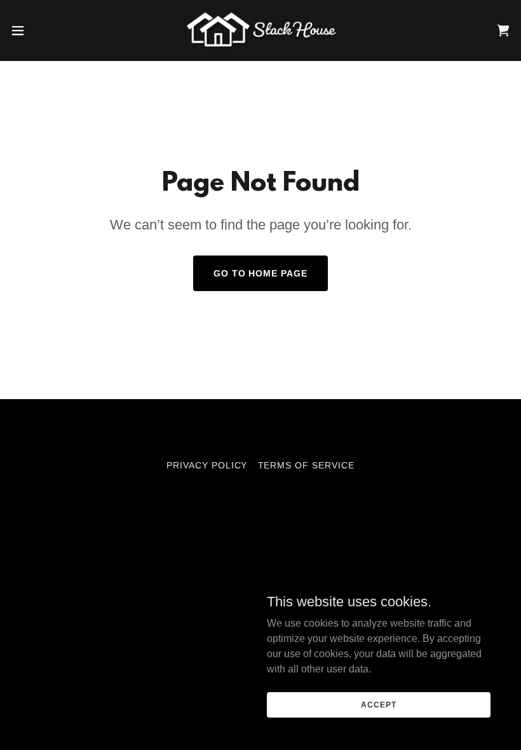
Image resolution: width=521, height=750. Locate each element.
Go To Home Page (260, 273)
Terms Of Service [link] (306, 465)
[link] (260, 30)
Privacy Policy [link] (207, 465)
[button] (43, 30)
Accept (378, 704)
